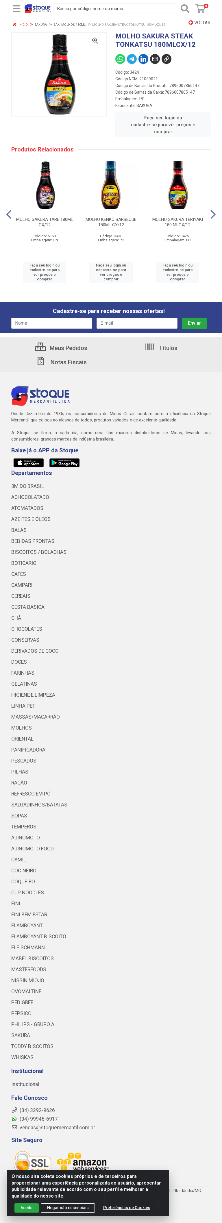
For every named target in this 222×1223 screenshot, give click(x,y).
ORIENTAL (22, 739)
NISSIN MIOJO (27, 980)
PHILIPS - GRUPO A (32, 1024)
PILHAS (19, 772)
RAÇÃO (19, 783)
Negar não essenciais (68, 1207)
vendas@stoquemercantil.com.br (56, 1128)
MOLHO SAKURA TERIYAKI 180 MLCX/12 (177, 222)
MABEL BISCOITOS (32, 958)
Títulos (167, 348)
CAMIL (18, 860)
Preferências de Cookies (126, 1207)
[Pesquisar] (185, 8)
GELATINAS (24, 684)
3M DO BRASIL (27, 486)
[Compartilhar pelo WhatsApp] (120, 59)
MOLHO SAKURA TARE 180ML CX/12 (44, 222)
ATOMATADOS (27, 508)
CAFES (18, 574)
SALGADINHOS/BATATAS (39, 805)
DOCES (19, 662)
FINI (15, 903)
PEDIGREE (22, 1002)
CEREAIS (20, 596)
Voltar (201, 22)
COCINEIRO (23, 871)
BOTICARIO (23, 563)
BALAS (19, 530)
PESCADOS (23, 761)
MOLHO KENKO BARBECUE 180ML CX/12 (111, 222)
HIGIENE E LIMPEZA (33, 695)
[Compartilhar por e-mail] (155, 59)
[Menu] (16, 8)
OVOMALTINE (26, 991)
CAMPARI (21, 585)
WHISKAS (22, 1057)
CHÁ (16, 618)
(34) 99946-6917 (38, 1119)
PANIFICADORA (28, 750)
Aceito (27, 1207)
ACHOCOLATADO (30, 497)
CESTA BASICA (28, 607)
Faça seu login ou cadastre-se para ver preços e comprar (163, 124)
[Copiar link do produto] (166, 59)
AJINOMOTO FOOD (32, 849)
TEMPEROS (23, 827)
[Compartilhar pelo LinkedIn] (143, 59)
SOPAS (19, 816)
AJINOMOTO (25, 838)
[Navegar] (8, 214)
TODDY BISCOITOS (32, 1046)
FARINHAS (22, 673)
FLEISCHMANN (28, 947)
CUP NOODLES (27, 892)
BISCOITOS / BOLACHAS (38, 552)
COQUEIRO (23, 882)
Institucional (25, 1084)
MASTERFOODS (28, 969)
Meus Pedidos (67, 348)
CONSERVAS (25, 640)
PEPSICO (21, 1013)
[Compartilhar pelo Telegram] (132, 59)
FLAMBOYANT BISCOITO (38, 936)
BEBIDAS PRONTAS (32, 541)
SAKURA (144, 105)
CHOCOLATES (26, 629)
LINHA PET (23, 706)
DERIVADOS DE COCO (35, 651)
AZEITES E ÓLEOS (31, 519)
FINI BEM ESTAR (29, 914)
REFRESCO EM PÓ (31, 794)
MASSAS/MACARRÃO (35, 717)
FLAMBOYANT (27, 925)
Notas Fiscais (68, 362)
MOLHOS (21, 728)
